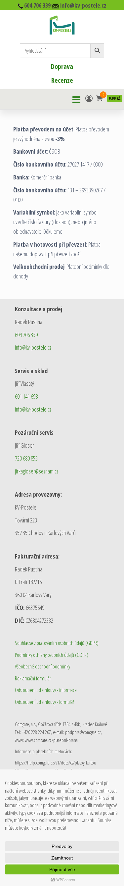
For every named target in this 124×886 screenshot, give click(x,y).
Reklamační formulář (33, 678)
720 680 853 (26, 458)
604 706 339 (26, 335)
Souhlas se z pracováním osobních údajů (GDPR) (57, 643)
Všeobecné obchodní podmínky (42, 666)
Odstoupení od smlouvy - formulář (44, 702)
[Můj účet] (89, 98)
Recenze (62, 80)
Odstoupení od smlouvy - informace (46, 690)
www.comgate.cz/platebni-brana (51, 740)
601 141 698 (26, 396)
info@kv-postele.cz (33, 347)
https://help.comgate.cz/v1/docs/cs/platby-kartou (55, 762)
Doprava (62, 66)
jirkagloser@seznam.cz (36, 471)
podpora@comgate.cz (83, 732)
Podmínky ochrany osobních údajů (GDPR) (51, 655)
